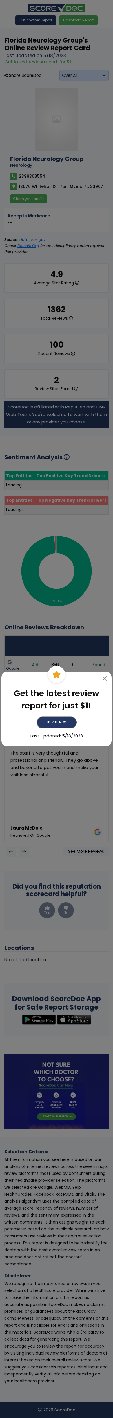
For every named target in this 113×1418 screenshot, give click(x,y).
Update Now (57, 722)
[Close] (105, 678)
